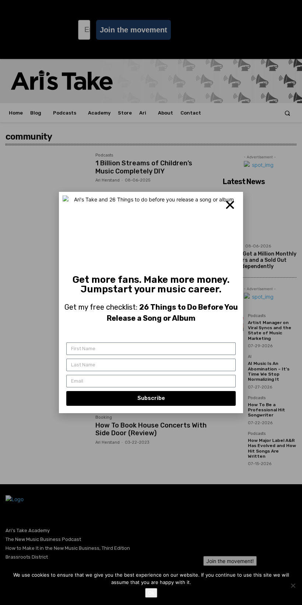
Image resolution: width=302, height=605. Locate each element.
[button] (230, 205)
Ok (151, 593)
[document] (151, 302)
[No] (292, 585)
